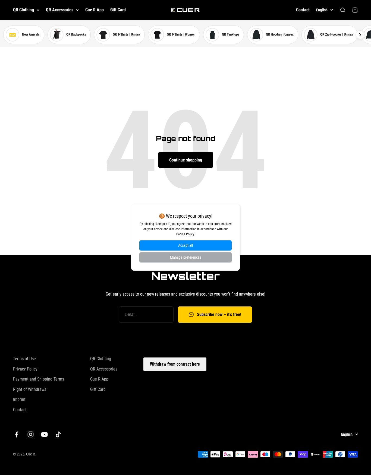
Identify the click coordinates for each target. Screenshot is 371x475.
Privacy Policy (25, 369)
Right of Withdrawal (30, 389)
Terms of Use (24, 358)
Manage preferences (185, 257)
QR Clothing (23, 9)
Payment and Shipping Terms (38, 379)
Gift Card (118, 9)
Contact (303, 9)
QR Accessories (59, 9)
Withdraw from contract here (175, 364)
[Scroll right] (360, 34)
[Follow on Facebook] (16, 434)
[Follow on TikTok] (58, 434)
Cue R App (94, 9)
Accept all (185, 245)
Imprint (19, 399)
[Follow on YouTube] (44, 434)
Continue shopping (185, 160)
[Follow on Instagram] (30, 434)
